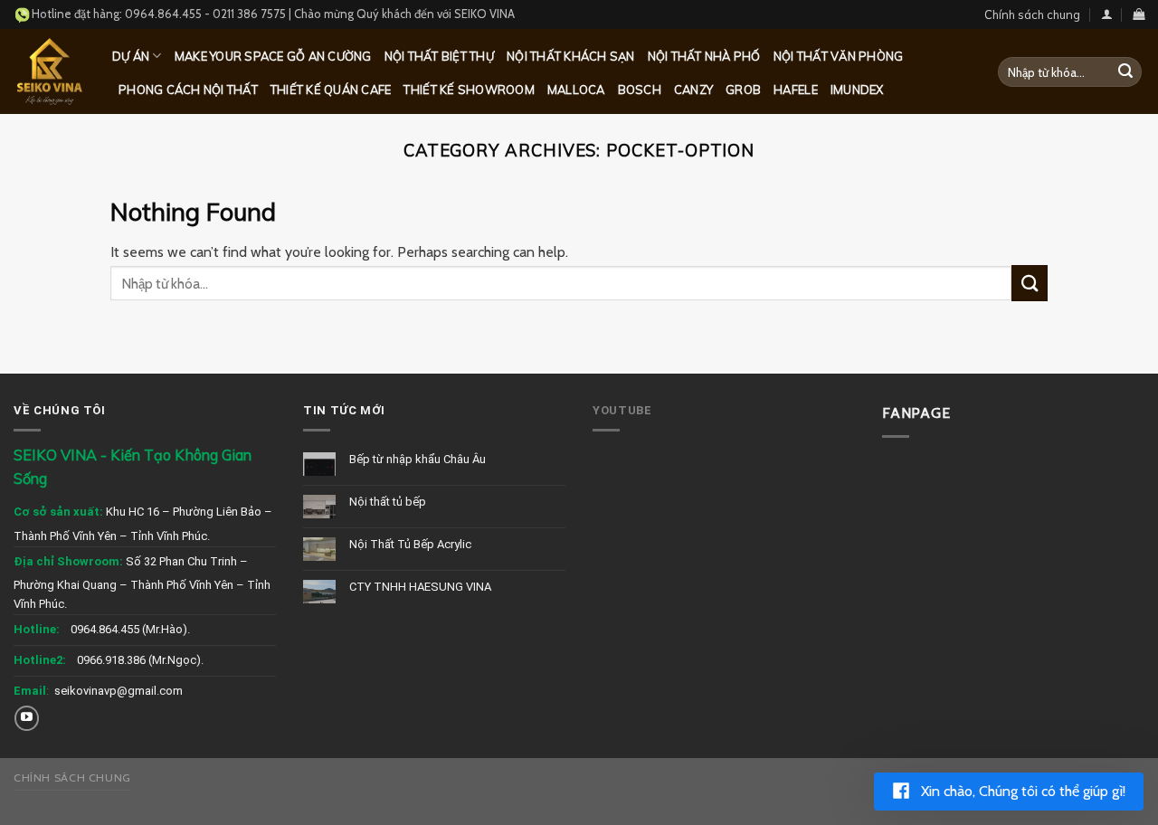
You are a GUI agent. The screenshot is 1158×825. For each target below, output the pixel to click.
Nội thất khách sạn (571, 56)
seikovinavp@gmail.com (118, 690)
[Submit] (1125, 72)
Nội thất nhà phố (704, 56)
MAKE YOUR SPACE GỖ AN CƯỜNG (273, 56)
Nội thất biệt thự (439, 56)
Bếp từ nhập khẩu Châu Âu (417, 459)
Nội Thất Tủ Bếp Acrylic (410, 544)
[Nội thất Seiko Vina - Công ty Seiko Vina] (49, 71)
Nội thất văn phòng (839, 56)
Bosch (639, 89)
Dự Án (130, 56)
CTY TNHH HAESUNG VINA (420, 586)
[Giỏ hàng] (1138, 14)
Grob (743, 89)
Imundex (857, 89)
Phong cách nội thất (188, 89)
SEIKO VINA (484, 13)
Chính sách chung (1032, 14)
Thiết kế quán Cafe (331, 89)
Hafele (796, 89)
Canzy (693, 89)
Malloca (576, 89)
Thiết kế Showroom (468, 89)
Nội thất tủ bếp (387, 501)
